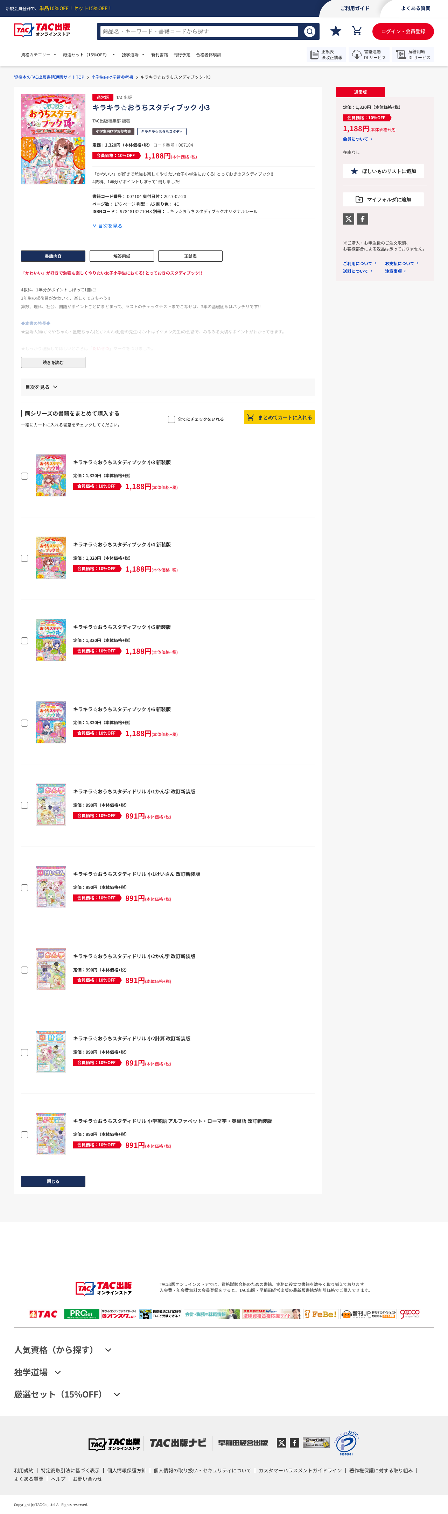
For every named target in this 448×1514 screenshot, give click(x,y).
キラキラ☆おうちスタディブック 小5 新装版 (122, 626)
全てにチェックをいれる (201, 419)
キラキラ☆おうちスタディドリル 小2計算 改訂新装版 (131, 1038)
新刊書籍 (159, 54)
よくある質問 (28, 1478)
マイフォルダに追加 (389, 199)
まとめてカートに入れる (285, 417)
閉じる (53, 1181)
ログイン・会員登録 (403, 31)
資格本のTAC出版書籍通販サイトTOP (49, 77)
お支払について (399, 263)
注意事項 (393, 271)
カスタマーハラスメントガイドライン (300, 1470)
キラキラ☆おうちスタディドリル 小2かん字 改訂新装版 (134, 956)
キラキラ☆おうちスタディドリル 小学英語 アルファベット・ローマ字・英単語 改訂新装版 (172, 1120)
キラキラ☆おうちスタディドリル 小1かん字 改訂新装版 (134, 791)
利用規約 (24, 1470)
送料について (355, 271)
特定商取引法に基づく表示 (70, 1470)
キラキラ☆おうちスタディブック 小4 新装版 (122, 544)
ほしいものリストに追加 (389, 171)
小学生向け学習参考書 (112, 77)
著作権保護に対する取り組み (381, 1470)
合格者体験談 (208, 54)
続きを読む (53, 362)
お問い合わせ (87, 1478)
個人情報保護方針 (126, 1470)
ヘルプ (58, 1478)
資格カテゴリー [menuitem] (35, 54)
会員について (355, 139)
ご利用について (357, 263)
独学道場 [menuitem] (130, 54)
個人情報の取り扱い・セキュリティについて (202, 1470)
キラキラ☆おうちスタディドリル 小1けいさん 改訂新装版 (136, 873)
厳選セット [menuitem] (86, 54)
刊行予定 (182, 54)
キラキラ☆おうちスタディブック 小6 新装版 (122, 709)
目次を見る (110, 225)
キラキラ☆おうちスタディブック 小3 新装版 (122, 462)
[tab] (360, 92)
